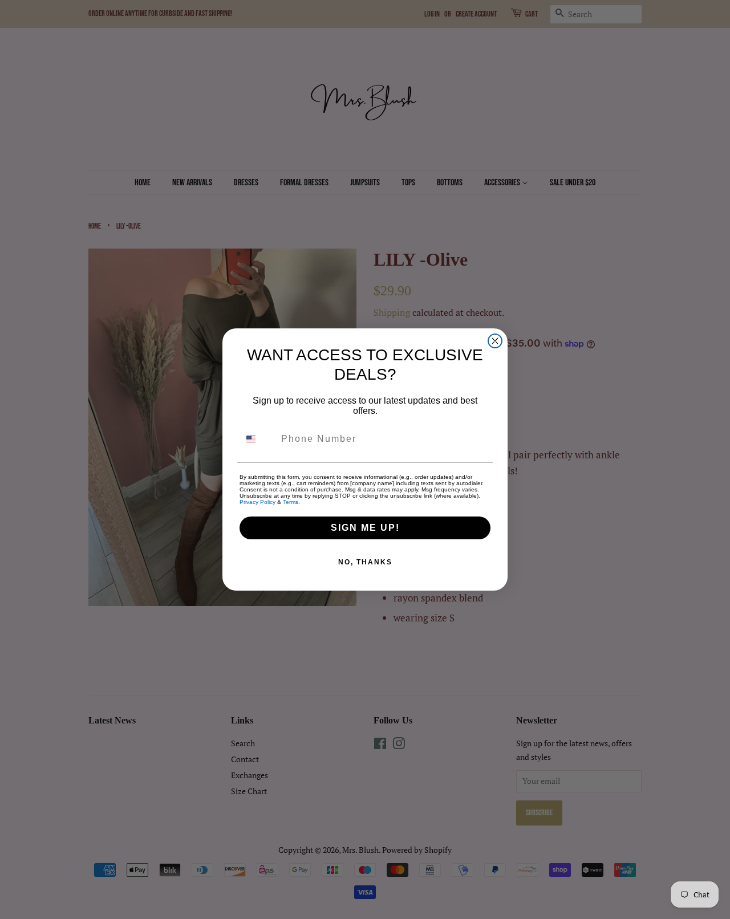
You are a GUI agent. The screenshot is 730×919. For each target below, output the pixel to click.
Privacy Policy (257, 502)
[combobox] (257, 439)
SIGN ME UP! (365, 527)
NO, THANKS (365, 562)
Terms (290, 502)
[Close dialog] (495, 341)
